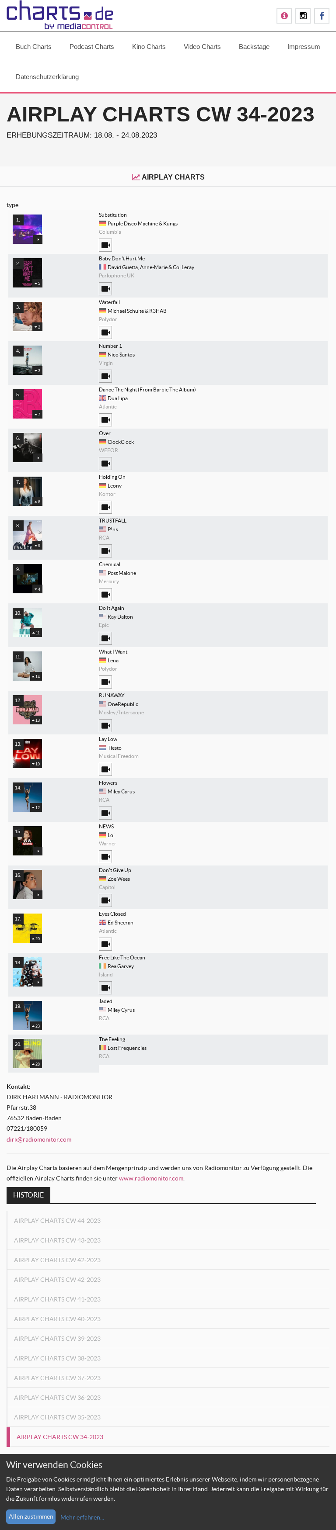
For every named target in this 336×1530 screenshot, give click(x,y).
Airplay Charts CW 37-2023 (57, 1377)
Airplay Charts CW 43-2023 (57, 1240)
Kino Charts (149, 46)
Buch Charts (34, 46)
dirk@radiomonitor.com (39, 1139)
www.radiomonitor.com (151, 1178)
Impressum (303, 46)
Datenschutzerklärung (47, 76)
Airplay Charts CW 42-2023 (57, 1260)
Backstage (254, 46)
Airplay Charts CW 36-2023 (57, 1397)
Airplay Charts (173, 177)
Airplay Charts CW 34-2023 (60, 1436)
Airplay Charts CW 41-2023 (57, 1299)
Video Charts (202, 46)
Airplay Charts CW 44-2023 (57, 1220)
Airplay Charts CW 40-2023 (57, 1318)
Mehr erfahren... (82, 1517)
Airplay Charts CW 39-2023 (57, 1338)
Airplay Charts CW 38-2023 (57, 1358)
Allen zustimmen (31, 1516)
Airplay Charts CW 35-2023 (57, 1417)
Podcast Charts (92, 46)
